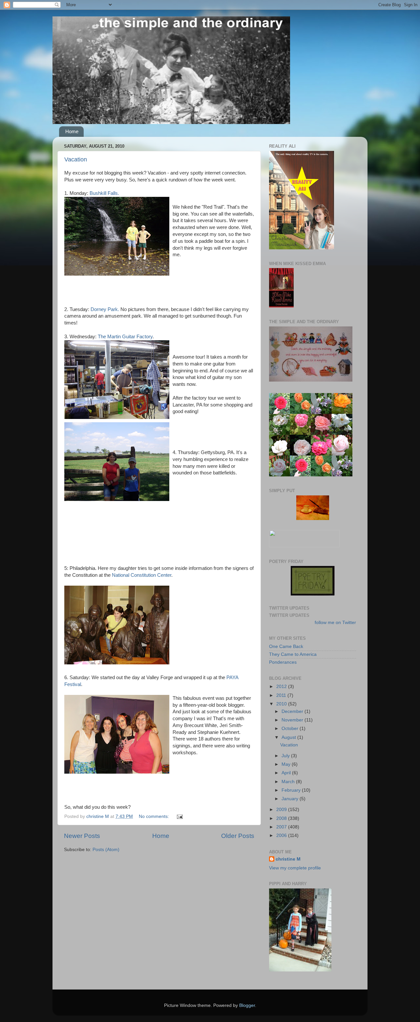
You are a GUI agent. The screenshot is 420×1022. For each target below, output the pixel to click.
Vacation (75, 159)
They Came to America (293, 654)
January (291, 798)
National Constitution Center (141, 575)
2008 (282, 818)
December (293, 711)
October (291, 728)
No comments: (154, 816)
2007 (282, 826)
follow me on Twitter (335, 622)
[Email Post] (179, 816)
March (289, 781)
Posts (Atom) (106, 849)
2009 (282, 809)
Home (71, 131)
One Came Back (286, 646)
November (293, 720)
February (292, 790)
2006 (282, 835)
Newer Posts (82, 835)
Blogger (247, 1005)
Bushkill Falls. (104, 193)
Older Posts (237, 835)
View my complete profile (295, 868)
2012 (282, 686)
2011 (281, 695)
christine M (288, 859)
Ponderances (283, 662)
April (287, 772)
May (287, 764)
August (289, 737)
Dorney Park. (105, 309)
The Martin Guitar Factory (125, 336)
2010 (282, 703)
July (286, 755)
